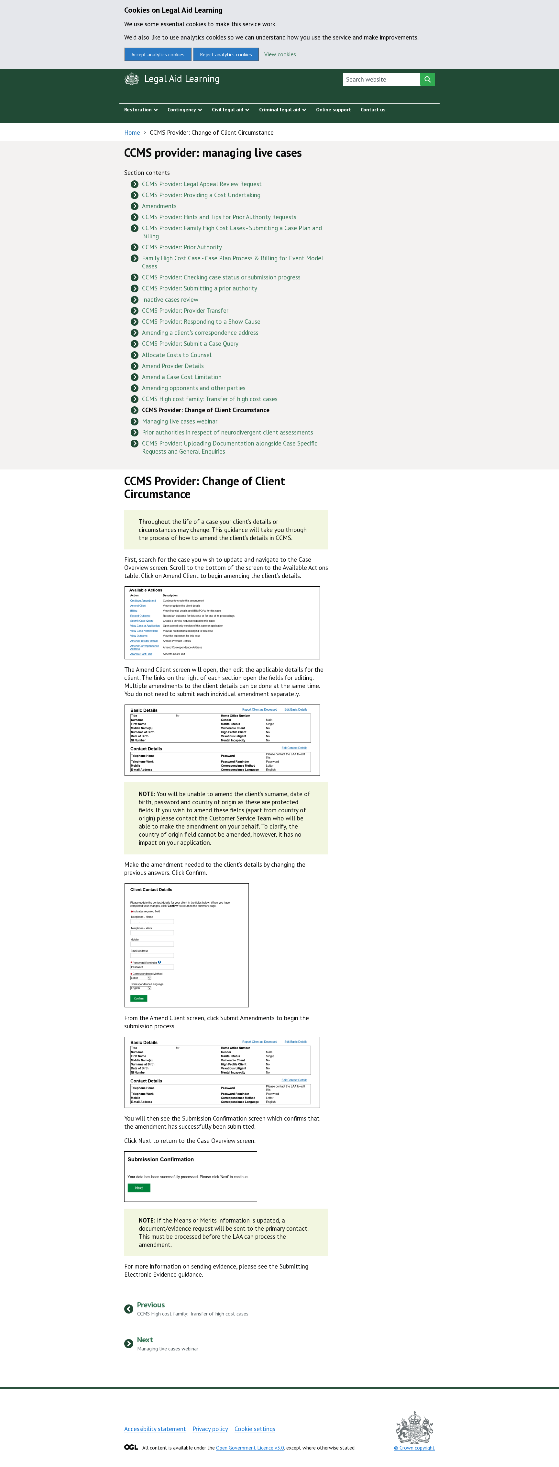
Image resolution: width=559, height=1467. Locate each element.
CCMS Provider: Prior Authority (182, 247)
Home (132, 132)
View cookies (280, 54)
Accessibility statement (155, 1429)
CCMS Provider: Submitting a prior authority (199, 288)
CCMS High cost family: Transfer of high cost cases (210, 399)
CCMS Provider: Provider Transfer (185, 310)
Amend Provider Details (173, 366)
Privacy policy (210, 1429)
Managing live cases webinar (179, 421)
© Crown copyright (414, 1447)
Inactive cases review (170, 299)
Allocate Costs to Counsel (177, 355)
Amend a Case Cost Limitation (182, 377)
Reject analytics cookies (226, 54)
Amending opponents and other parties (194, 388)
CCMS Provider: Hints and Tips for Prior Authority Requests (219, 217)
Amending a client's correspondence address (200, 332)
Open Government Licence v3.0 (250, 1447)
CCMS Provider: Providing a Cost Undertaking (201, 195)
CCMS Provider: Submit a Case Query (190, 343)
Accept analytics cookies (157, 54)
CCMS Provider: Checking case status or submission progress (221, 277)
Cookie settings (255, 1429)
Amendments (159, 206)
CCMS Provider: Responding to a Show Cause (201, 321)
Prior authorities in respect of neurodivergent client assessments (227, 432)
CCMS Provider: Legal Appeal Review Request (202, 184)
